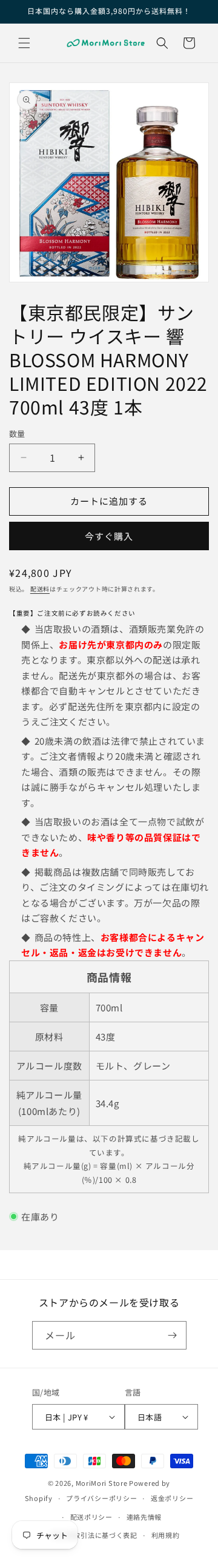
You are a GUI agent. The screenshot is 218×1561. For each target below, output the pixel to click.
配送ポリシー (91, 1517)
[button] (24, 43)
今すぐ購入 (109, 536)
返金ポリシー (172, 1498)
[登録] (172, 1335)
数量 (17, 433)
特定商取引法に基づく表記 (94, 1535)
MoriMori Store (102, 1483)
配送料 (40, 588)
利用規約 (165, 1535)
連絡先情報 (144, 1517)
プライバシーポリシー (101, 1498)
